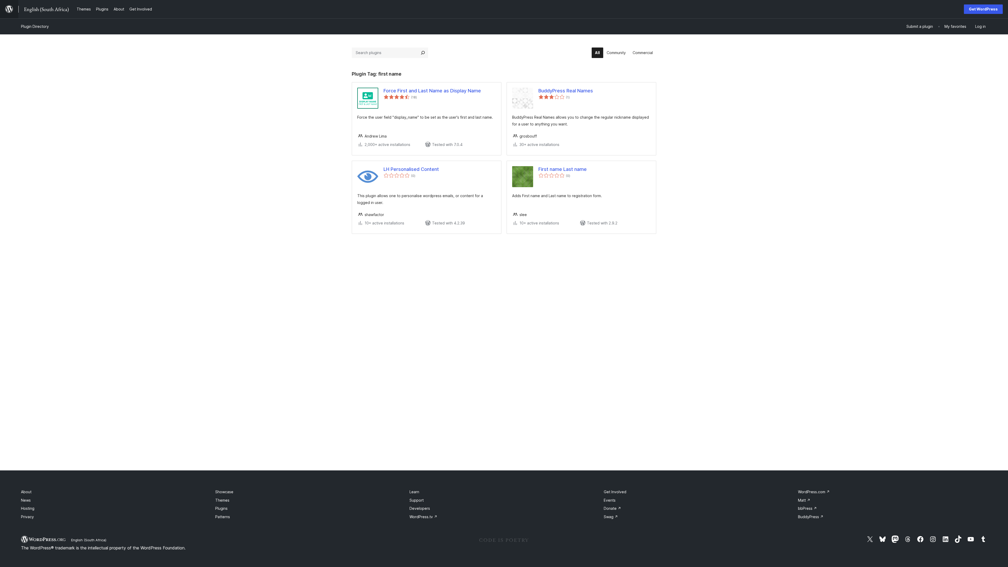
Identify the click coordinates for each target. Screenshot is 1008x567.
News (26, 500)
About (26, 492)
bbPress (807, 508)
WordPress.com (814, 492)
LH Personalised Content (411, 169)
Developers (420, 508)
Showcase (224, 492)
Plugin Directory (35, 26)
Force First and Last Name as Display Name (432, 90)
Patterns (222, 516)
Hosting (27, 508)
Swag (611, 516)
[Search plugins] (423, 53)
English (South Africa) (88, 540)
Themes (222, 500)
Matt (804, 500)
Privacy (27, 516)
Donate (612, 508)
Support (417, 500)
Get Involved (615, 492)
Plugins (221, 508)
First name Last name (562, 169)
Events (610, 500)
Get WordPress (983, 9)
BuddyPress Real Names (565, 90)
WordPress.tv (423, 516)
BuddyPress (810, 516)
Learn (414, 492)
